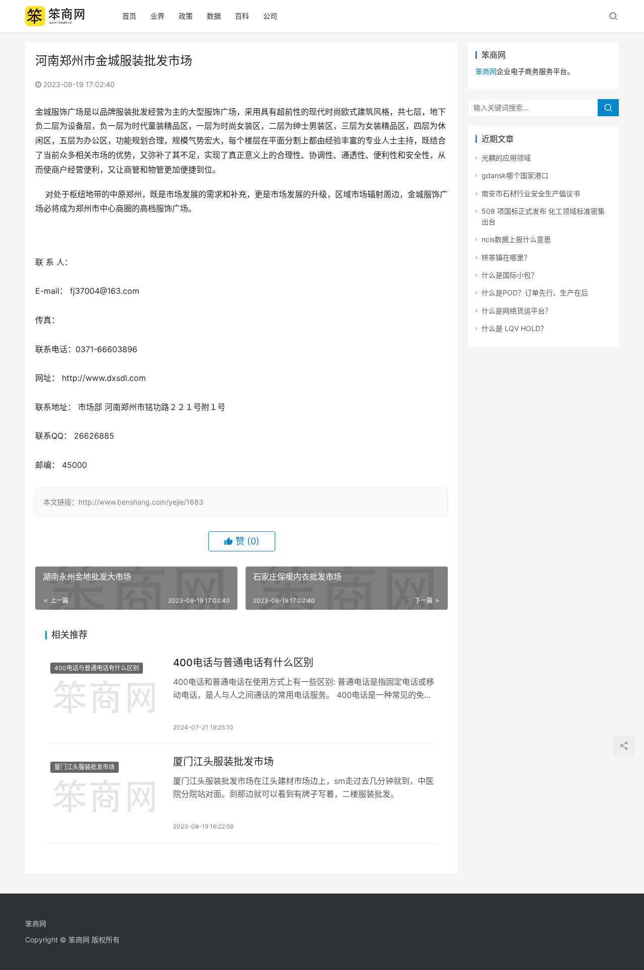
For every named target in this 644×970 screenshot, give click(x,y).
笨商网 (486, 71)
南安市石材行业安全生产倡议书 (530, 193)
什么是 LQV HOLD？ (514, 328)
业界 (157, 16)
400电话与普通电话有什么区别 (96, 668)
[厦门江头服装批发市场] (104, 793)
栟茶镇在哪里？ (506, 257)
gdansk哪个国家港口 (514, 175)
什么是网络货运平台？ (516, 310)
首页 (129, 16)
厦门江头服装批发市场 (84, 767)
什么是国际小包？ (509, 275)
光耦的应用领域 (506, 157)
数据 (214, 16)
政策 (186, 16)
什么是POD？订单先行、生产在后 (534, 292)
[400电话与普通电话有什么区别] (104, 694)
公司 (270, 16)
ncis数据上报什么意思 (516, 239)
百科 (242, 16)
